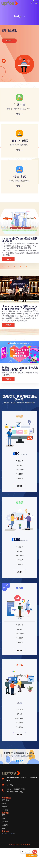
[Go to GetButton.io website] (35, 855)
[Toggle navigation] (36, 3)
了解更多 (19, 486)
